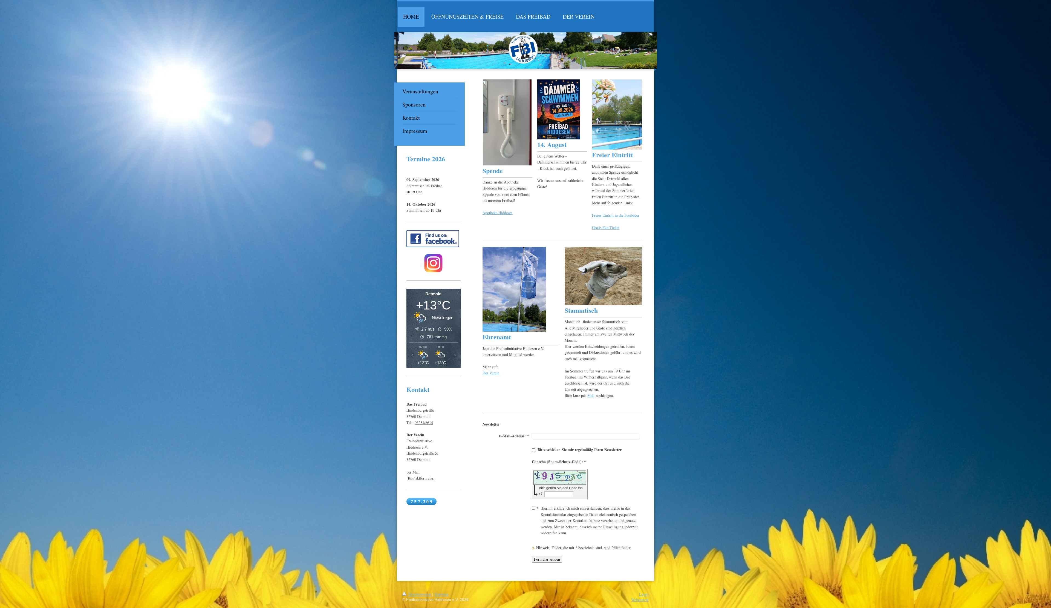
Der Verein (491, 372)
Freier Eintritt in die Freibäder (615, 215)
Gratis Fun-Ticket (605, 227)
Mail (590, 395)
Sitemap (441, 594)
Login (644, 594)
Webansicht (640, 599)
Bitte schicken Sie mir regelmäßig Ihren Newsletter (580, 449)
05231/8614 (424, 422)
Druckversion (419, 594)
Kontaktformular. (421, 478)
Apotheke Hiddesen (498, 212)
